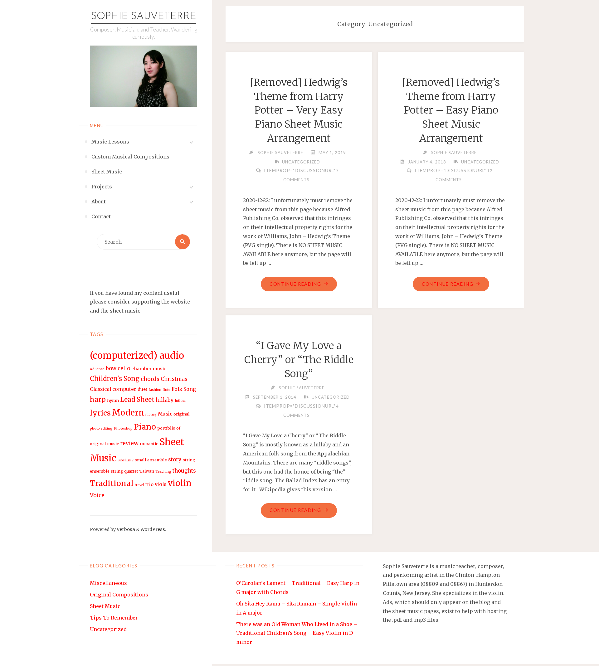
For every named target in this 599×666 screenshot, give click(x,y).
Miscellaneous (108, 583)
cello (124, 368)
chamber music (149, 369)
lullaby (165, 400)
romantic (149, 443)
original (181, 414)
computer (124, 389)
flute (166, 390)
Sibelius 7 (126, 460)
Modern (128, 413)
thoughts (184, 471)
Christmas (174, 379)
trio (149, 484)
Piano (145, 427)
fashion (155, 390)
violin (180, 483)
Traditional (112, 483)
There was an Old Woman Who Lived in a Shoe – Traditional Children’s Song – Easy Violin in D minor (296, 633)
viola (161, 484)
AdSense (97, 369)
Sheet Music (105, 606)
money (151, 414)
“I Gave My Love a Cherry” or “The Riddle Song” (298, 359)
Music (165, 414)
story (175, 459)
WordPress (152, 529)
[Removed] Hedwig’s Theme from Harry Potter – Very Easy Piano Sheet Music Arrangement (299, 110)
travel (139, 485)
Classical (100, 389)
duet (142, 389)
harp (98, 399)
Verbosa (125, 529)
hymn (113, 400)
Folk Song (184, 389)
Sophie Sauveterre (143, 17)
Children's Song (114, 379)
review (129, 443)
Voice (97, 495)
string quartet (124, 471)
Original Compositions (119, 594)
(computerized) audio (137, 355)
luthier (180, 401)
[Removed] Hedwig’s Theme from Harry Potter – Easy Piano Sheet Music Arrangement (451, 110)
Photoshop (123, 428)
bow (111, 368)
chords (150, 378)
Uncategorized (301, 161)
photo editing (101, 428)
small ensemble (151, 460)
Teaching (163, 471)
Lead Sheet (137, 400)
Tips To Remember (114, 618)
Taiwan (146, 471)
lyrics (100, 412)
